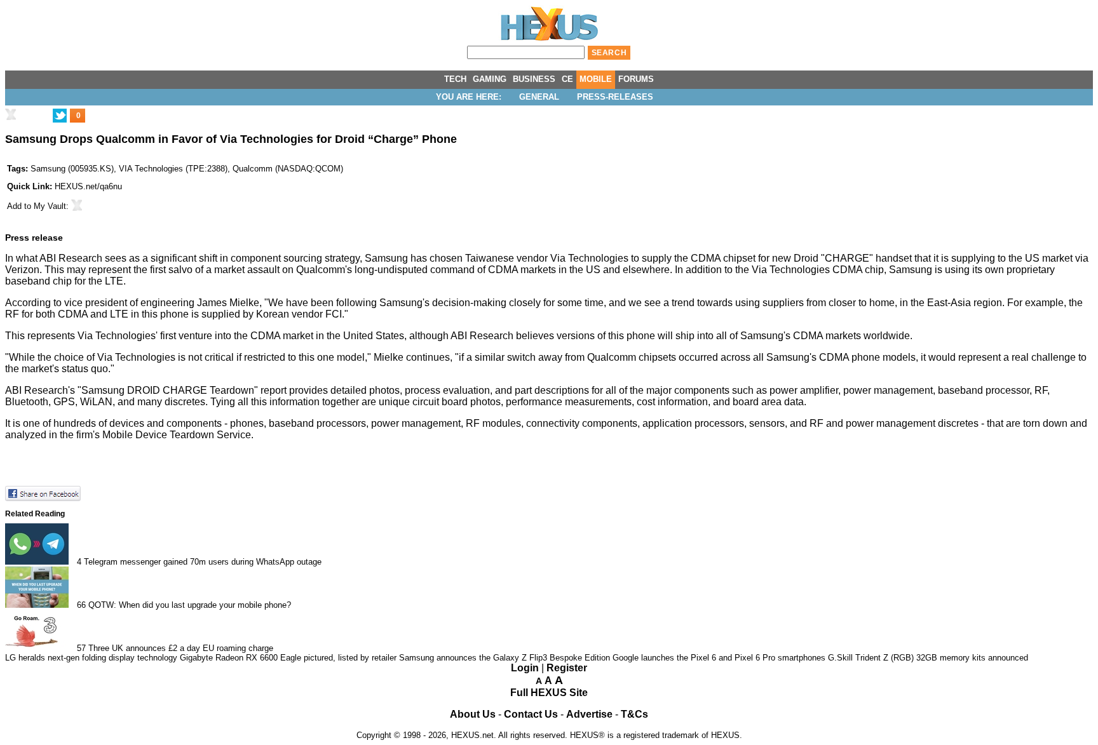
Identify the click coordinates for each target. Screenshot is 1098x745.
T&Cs (634, 714)
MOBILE (596, 79)
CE (567, 79)
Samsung (47, 168)
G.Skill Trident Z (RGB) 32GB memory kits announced (928, 657)
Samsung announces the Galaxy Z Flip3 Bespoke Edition (504, 657)
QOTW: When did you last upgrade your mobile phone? (189, 605)
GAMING (489, 79)
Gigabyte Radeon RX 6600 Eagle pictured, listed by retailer (288, 657)
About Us (473, 714)
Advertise (589, 714)
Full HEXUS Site (549, 692)
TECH (455, 79)
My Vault (50, 206)
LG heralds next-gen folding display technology (91, 657)
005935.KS (91, 168)
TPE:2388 (206, 168)
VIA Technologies (151, 168)
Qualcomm (253, 168)
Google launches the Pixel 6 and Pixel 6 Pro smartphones (719, 657)
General (539, 97)
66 (81, 605)
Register (566, 667)
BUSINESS (534, 79)
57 (81, 648)
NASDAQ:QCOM (309, 168)
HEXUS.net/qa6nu (88, 186)
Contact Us (531, 714)
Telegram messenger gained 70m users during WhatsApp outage (203, 562)
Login (525, 667)
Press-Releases (615, 97)
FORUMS (636, 79)
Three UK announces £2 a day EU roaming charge (180, 648)
